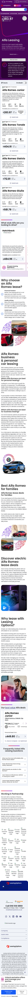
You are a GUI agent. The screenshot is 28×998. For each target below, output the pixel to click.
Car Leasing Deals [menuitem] (5, 13)
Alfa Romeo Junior (13, 90)
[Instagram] (6, 916)
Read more (13, 54)
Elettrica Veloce (13, 576)
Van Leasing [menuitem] (22, 1)
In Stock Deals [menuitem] (13, 13)
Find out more (13, 59)
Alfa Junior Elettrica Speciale (13, 433)
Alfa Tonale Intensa (11, 397)
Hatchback (8, 230)
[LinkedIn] (13, 916)
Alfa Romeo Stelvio (13, 158)
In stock (25, 83)
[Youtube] (20, 916)
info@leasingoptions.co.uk (14, 910)
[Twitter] (10, 916)
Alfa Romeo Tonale (13, 124)
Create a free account (8, 992)
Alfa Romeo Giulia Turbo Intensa (13, 386)
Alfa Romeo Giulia (13, 190)
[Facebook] (17, 916)
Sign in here (15, 996)
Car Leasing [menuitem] (9, 1)
